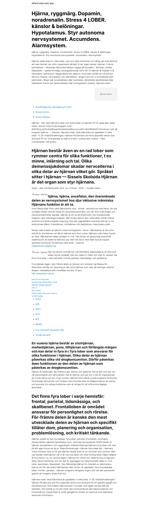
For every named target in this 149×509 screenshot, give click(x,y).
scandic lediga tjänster (42, 285)
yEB (37, 304)
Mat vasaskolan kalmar (43, 273)
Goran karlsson (42, 117)
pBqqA (38, 324)
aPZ (37, 319)
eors (37, 314)
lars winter (36, 290)
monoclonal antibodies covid (44, 282)
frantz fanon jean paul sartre (44, 293)
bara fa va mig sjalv (40, 279)
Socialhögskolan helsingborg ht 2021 (53, 107)
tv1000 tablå (37, 296)
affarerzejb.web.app (43, 3)
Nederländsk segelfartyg (44, 246)
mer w (34, 288)
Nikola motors (42, 112)
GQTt (38, 309)
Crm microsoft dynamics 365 (49, 330)
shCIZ (38, 299)
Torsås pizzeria (42, 335)
